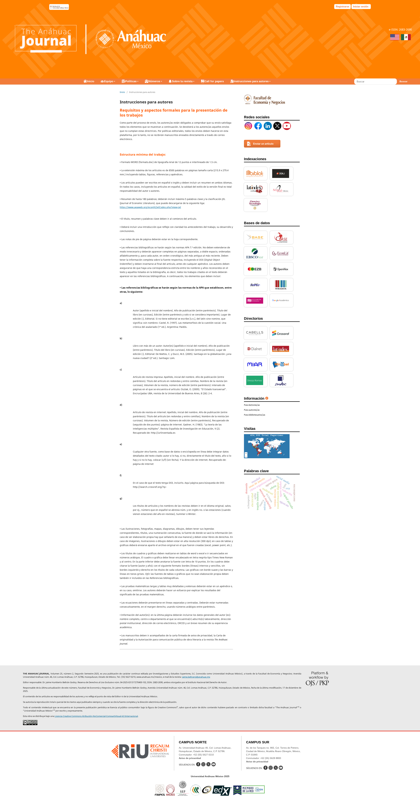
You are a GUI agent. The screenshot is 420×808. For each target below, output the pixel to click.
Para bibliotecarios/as (254, 414)
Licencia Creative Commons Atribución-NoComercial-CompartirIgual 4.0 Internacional (96, 716)
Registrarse (342, 6)
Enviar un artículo (263, 143)
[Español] (406, 37)
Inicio (90, 81)
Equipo (108, 81)
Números (154, 81)
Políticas (130, 81)
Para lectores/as (252, 404)
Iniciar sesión (360, 6)
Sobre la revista (182, 81)
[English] (395, 37)
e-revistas (59, 7)
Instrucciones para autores (251, 81)
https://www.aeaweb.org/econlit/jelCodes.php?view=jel (150, 207)
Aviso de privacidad (190, 758)
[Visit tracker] (267, 457)
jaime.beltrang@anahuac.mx (196, 676)
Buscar (403, 81)
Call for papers (214, 81)
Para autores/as (252, 409)
